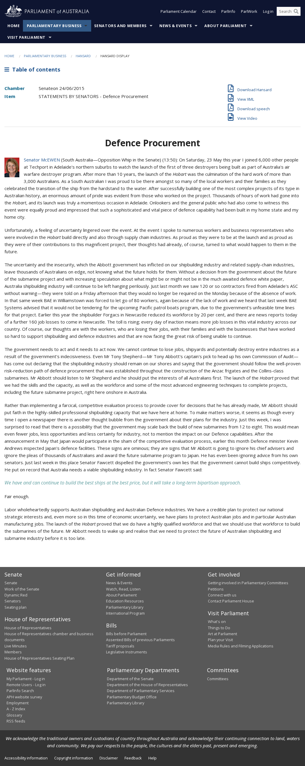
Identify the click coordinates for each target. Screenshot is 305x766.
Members (13, 652)
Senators (12, 601)
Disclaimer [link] (108, 758)
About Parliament (225, 25)
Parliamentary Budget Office (132, 697)
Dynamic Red (15, 595)
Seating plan (15, 607)
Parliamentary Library (124, 607)
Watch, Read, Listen (123, 589)
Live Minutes (15, 646)
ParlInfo (228, 11)
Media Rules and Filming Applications (240, 646)
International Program (125, 613)
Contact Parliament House (231, 601)
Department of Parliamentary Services (141, 690)
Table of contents (34, 69)
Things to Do (219, 627)
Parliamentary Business (54, 25)
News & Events (175, 25)
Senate (10, 582)
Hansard (83, 56)
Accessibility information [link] (26, 758)
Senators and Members (120, 25)
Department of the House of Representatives (147, 684)
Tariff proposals (120, 646)
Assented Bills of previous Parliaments (140, 639)
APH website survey (24, 697)
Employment (18, 703)
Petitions (216, 589)
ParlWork (249, 11)
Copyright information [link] (73, 758)
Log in (268, 11)
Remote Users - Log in (26, 684)
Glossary (14, 715)
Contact (209, 11)
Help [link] (152, 758)
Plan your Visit (220, 639)
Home (13, 25)
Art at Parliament (222, 633)
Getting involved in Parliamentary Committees (248, 582)
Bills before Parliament (126, 633)
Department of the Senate (130, 678)
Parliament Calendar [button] (179, 11)
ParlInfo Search (20, 690)
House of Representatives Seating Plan (39, 658)
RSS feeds (16, 721)
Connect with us (222, 595)
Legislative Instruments (126, 652)
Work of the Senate (21, 589)
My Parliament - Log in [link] (26, 678)
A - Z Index (16, 708)
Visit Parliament (26, 37)
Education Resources (125, 601)
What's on (217, 621)
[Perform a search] (296, 11)
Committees (217, 678)
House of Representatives (28, 627)
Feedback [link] (133, 758)
